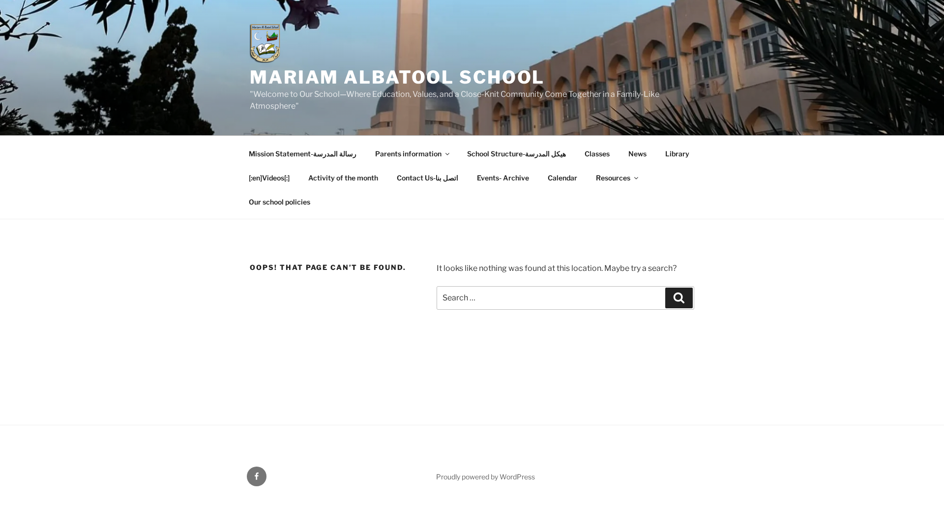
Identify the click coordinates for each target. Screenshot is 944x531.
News (637, 153)
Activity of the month (343, 178)
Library (677, 153)
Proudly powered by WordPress (485, 476)
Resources (613, 178)
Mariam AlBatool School (397, 77)
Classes (597, 153)
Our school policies (279, 202)
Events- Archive (503, 178)
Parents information (408, 153)
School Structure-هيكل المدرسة (516, 153)
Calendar (562, 178)
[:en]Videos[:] (269, 178)
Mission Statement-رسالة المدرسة (302, 153)
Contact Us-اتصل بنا (427, 178)
